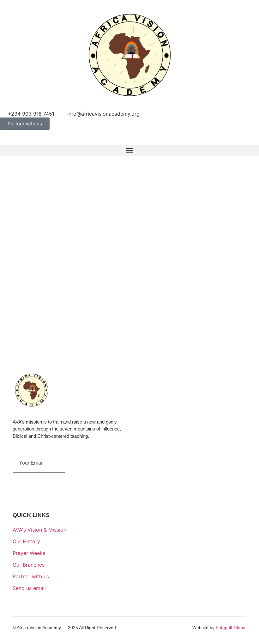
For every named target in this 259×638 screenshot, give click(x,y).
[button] (129, 150)
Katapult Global (231, 627)
